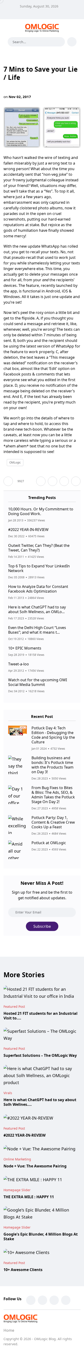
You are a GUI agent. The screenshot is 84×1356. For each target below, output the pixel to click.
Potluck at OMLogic (49, 842)
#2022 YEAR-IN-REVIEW (28, 529)
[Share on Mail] (64, 481)
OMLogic (15, 462)
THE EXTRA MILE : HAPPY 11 (29, 1196)
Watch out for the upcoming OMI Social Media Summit (37, 682)
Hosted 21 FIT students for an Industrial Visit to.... (40, 1016)
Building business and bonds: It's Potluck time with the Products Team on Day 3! (53, 764)
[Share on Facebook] (41, 481)
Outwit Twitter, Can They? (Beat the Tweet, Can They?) (39, 548)
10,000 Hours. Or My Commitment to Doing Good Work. (40, 511)
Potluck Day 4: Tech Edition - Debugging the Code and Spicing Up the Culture (53, 735)
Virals (8, 1093)
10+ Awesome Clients (23, 1269)
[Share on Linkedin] (75, 481)
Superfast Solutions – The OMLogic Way (40, 1055)
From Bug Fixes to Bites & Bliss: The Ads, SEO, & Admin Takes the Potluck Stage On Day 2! (53, 794)
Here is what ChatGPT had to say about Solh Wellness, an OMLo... (37, 609)
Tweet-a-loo (18, 664)
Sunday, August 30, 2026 (39, 6)
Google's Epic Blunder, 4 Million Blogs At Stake (41, 1236)
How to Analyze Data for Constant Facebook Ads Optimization (38, 589)
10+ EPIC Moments (24, 648)
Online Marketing (17, 1159)
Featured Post (14, 1006)
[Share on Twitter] (52, 481)
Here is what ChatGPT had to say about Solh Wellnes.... (40, 1102)
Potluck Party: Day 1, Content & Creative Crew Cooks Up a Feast (53, 822)
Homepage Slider (17, 1190)
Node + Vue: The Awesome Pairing (35, 1166)
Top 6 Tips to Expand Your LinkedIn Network (39, 568)
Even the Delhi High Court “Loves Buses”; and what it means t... (37, 630)
